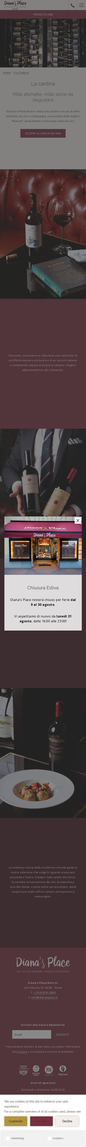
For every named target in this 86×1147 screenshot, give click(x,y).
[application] (43, 1121)
